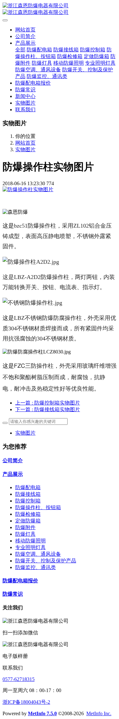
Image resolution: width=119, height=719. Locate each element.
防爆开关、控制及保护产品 (45, 560)
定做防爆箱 (28, 520)
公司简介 (13, 460)
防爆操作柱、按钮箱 (38, 507)
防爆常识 (13, 594)
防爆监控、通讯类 (35, 567)
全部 (20, 49)
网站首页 (25, 29)
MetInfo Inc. (98, 713)
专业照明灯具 (30, 547)
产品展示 (13, 474)
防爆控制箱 (28, 500)
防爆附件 (25, 527)
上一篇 (47, 402)
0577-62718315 (19, 679)
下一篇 (47, 409)
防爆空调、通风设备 (38, 554)
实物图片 (25, 149)
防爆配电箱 (28, 487)
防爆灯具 (25, 534)
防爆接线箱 (28, 494)
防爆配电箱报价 (20, 580)
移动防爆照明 (30, 540)
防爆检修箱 (28, 514)
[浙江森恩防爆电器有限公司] (59, 9)
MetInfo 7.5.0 (42, 713)
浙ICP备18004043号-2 (26, 702)
